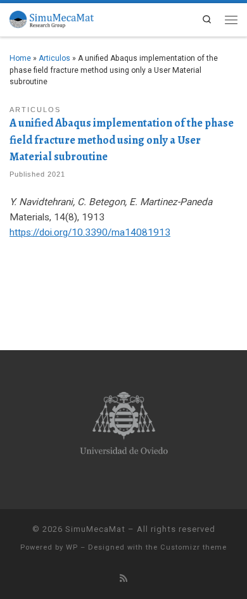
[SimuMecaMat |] (52, 18)
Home (20, 58)
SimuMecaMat (95, 529)
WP (72, 547)
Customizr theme (193, 547)
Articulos (54, 58)
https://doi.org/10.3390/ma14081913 (90, 232)
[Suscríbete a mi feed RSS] (123, 578)
